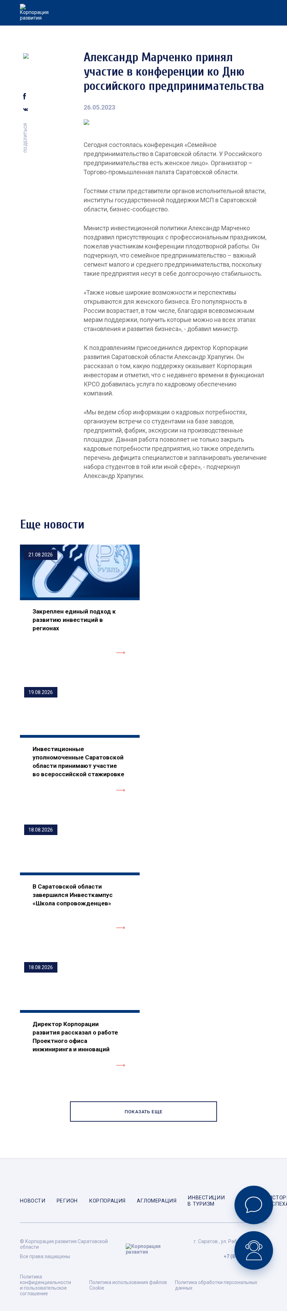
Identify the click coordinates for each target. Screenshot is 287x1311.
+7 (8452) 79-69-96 (245, 1256)
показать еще (144, 1111)
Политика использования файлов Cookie (128, 1285)
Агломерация (156, 1201)
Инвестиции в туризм (206, 1200)
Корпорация (107, 1201)
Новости (32, 1201)
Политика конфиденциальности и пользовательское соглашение (45, 1285)
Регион (67, 1201)
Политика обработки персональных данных (216, 1285)
